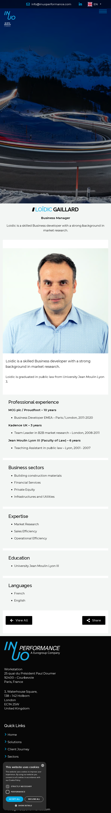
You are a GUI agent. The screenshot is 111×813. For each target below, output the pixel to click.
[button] (24, 805)
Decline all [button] (34, 799)
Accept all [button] (14, 799)
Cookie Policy (14, 780)
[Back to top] (104, 806)
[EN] (55, 20)
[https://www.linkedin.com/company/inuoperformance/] (79, 4)
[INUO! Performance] (39, 651)
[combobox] (42, 765)
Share (96, 620)
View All (22, 620)
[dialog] (24, 786)
